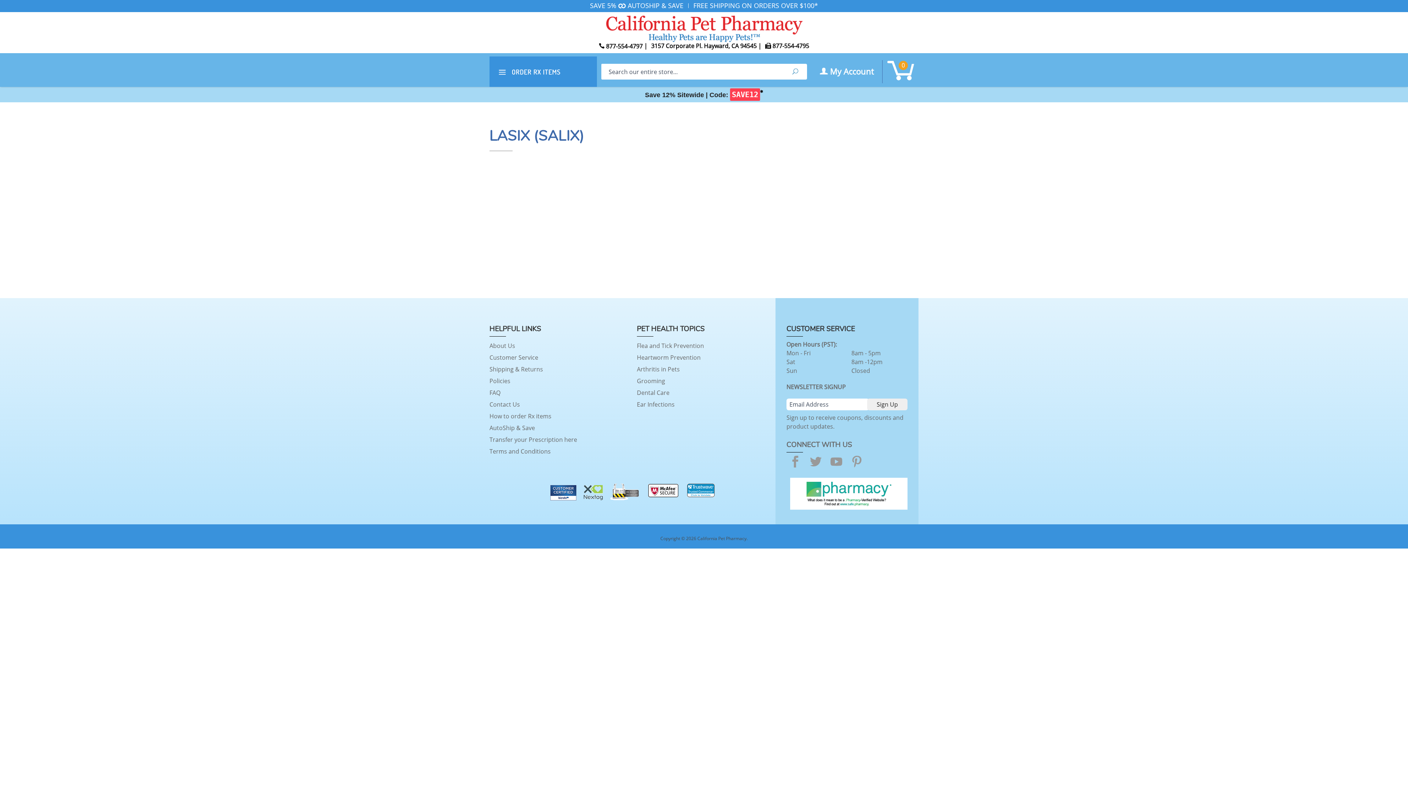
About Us (502, 346)
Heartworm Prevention (669, 357)
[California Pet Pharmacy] (704, 27)
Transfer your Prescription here (533, 440)
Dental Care (653, 393)
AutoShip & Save (512, 428)
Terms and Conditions (520, 451)
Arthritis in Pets (658, 369)
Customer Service (513, 357)
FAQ (494, 393)
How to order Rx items (520, 416)
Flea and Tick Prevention (670, 346)
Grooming (651, 381)
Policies (499, 381)
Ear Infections (656, 404)
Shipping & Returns (516, 369)
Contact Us (504, 404)
